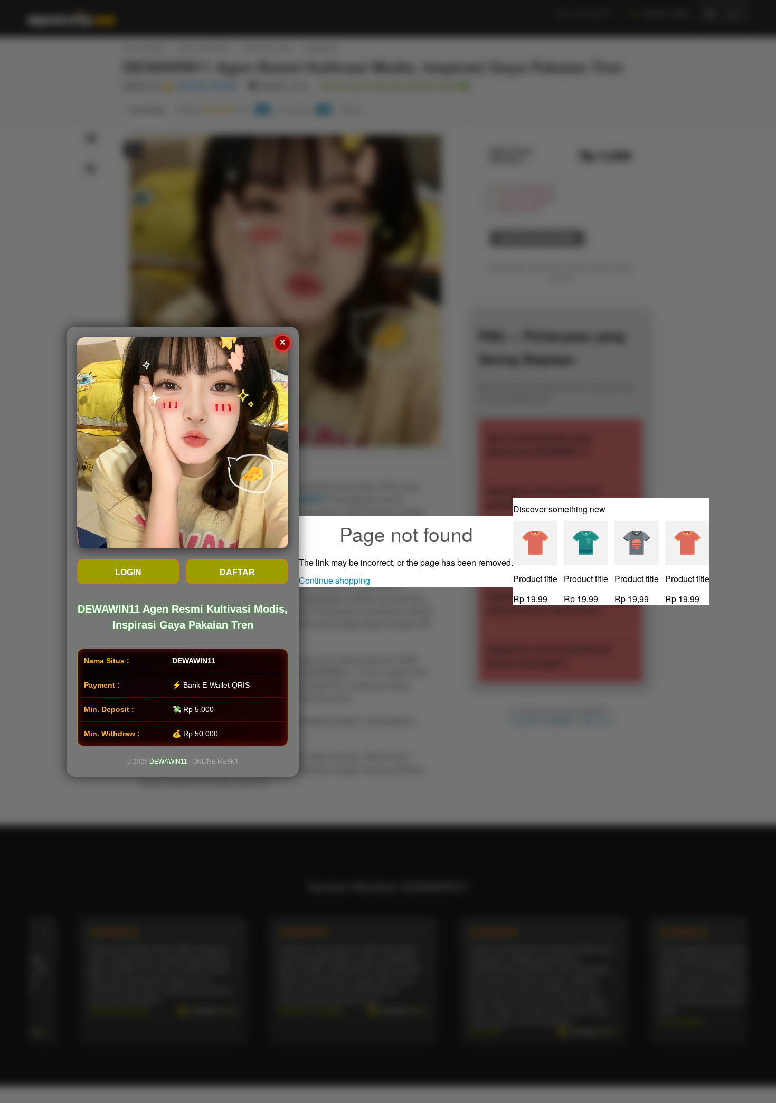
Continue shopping (334, 580)
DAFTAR (237, 572)
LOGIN (128, 572)
